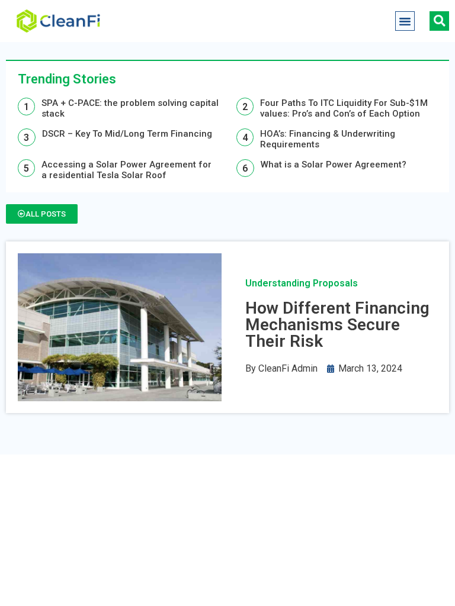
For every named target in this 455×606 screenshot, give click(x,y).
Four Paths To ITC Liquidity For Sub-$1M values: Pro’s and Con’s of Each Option (344, 108)
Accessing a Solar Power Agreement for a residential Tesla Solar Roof (126, 169)
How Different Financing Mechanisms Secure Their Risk (337, 324)
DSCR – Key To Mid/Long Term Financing (127, 133)
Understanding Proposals (301, 283)
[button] (405, 21)
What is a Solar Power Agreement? (333, 164)
